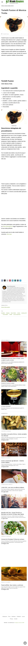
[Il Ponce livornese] (14, 397)
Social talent (5, 314)
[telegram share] (20, 280)
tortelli (10, 314)
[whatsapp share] (15, 280)
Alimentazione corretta (6, 484)
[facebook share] (2, 280)
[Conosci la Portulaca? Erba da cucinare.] (14, 528)
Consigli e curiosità (6, 536)
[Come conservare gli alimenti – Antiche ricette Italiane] (14, 449)
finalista (7, 313)
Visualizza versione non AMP (19, 622)
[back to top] (25, 643)
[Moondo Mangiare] (15, 2)
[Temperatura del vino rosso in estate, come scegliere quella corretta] (14, 349)
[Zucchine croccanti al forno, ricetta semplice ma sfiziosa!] (14, 423)
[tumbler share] (18, 280)
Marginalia (3, 509)
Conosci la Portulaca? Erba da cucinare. (12, 539)
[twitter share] (5, 280)
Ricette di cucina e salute (7, 383)
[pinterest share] (10, 280)
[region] (14, 68)
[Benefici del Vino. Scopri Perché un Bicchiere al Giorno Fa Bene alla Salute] (14, 501)
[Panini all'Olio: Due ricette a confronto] (14, 574)
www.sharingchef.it (8, 226)
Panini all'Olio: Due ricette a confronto (12, 585)
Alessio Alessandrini (11, 286)
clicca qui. (9, 234)
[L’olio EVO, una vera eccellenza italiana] (14, 476)
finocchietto (13, 313)
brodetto (3, 313)
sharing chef (24, 313)
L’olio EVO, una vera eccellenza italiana (12, 487)
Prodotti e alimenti (5, 457)
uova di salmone (16, 314)
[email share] (7, 280)
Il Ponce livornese (6, 406)
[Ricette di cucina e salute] (14, 374)
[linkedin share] (12, 280)
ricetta (18, 313)
